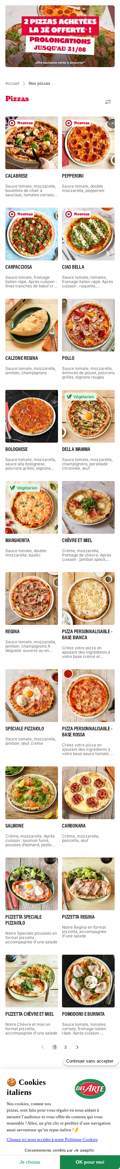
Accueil (12, 83)
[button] (108, 101)
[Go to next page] (77, 1047)
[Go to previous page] (43, 1047)
